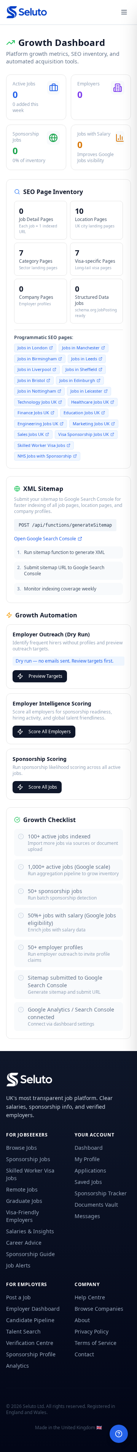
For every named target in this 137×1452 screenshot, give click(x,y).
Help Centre (90, 1297)
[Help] (119, 1434)
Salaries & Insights (30, 1231)
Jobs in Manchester (81, 347)
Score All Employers (50, 731)
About (82, 1320)
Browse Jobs (21, 1147)
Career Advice (23, 1242)
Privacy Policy (91, 1331)
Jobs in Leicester (86, 391)
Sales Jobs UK (31, 434)
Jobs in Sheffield (81, 369)
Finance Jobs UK (33, 412)
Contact (84, 1354)
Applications (90, 1170)
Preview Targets (45, 676)
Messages (87, 1216)
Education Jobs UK (82, 412)
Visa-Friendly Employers (22, 1216)
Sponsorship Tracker (101, 1193)
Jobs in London (33, 347)
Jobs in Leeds (84, 358)
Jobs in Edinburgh (77, 380)
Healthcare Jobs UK (90, 402)
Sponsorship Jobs (28, 1159)
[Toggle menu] (124, 12)
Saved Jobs (88, 1181)
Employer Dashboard (33, 1308)
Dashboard (89, 1147)
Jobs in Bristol (31, 380)
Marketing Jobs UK (91, 423)
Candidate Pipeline (30, 1320)
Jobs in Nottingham (37, 391)
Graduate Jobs (24, 1200)
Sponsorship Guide (30, 1254)
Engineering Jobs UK (38, 423)
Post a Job (18, 1297)
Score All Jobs (43, 787)
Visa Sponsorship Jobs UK (83, 434)
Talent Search (23, 1331)
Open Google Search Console (45, 539)
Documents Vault (96, 1204)
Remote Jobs (22, 1189)
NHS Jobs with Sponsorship (45, 456)
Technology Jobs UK (37, 402)
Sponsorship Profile (31, 1354)
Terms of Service (95, 1342)
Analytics (17, 1365)
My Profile (87, 1159)
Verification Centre (29, 1342)
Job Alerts (18, 1265)
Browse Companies (99, 1308)
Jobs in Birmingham (37, 358)
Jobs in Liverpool (34, 369)
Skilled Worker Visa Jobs (41, 445)
